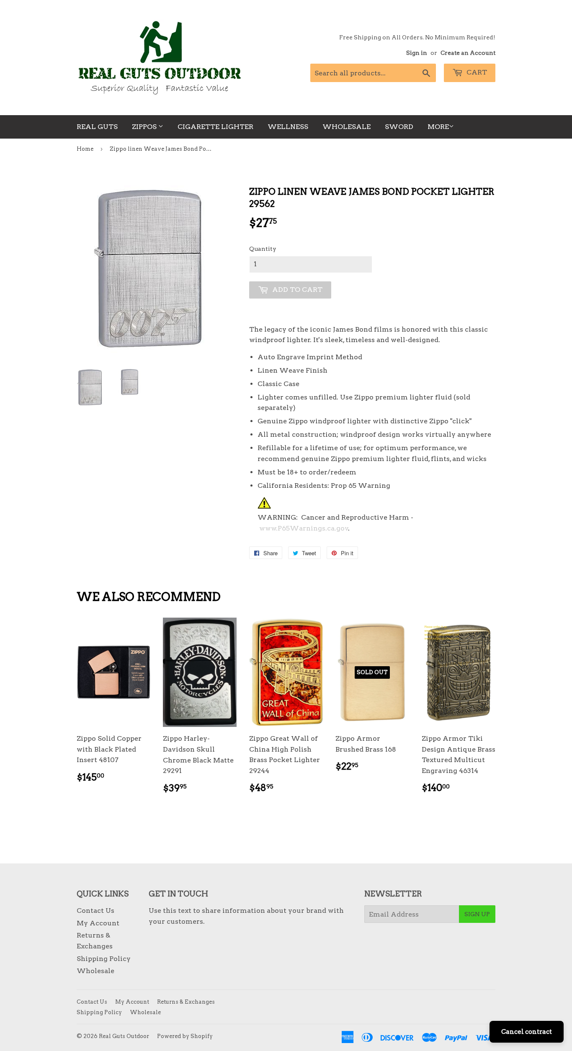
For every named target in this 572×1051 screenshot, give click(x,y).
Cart (476, 72)
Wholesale (346, 127)
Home (85, 149)
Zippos (145, 127)
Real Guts (97, 127)
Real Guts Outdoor (124, 1036)
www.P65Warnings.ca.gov (303, 528)
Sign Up (477, 914)
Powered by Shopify (185, 1036)
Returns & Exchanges (186, 1002)
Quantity (262, 248)
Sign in (416, 52)
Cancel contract (526, 1032)
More (438, 127)
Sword (399, 127)
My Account (98, 923)
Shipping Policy (104, 959)
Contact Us (95, 910)
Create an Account (468, 52)
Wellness (288, 127)
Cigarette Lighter (215, 127)
